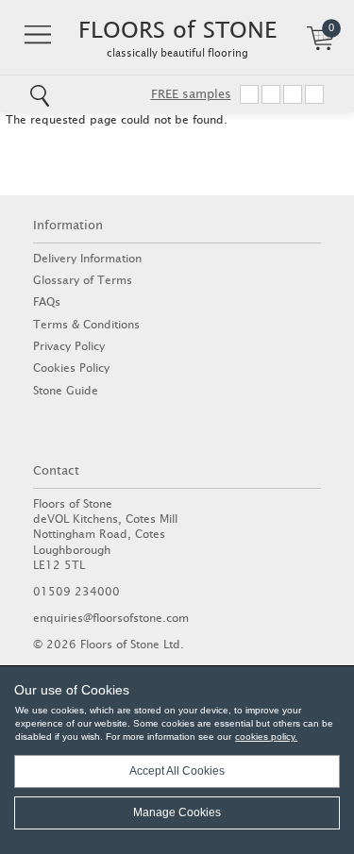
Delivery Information (87, 258)
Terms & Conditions (86, 324)
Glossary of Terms (82, 280)
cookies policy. (266, 736)
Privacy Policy (69, 346)
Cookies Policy (71, 367)
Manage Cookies (177, 812)
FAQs (46, 301)
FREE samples (191, 94)
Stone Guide (65, 390)
